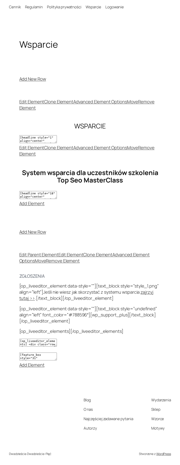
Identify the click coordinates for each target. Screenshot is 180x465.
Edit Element (31, 102)
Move (132, 102)
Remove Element (63, 261)
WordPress (163, 454)
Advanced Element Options (100, 102)
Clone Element (58, 102)
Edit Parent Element (38, 255)
